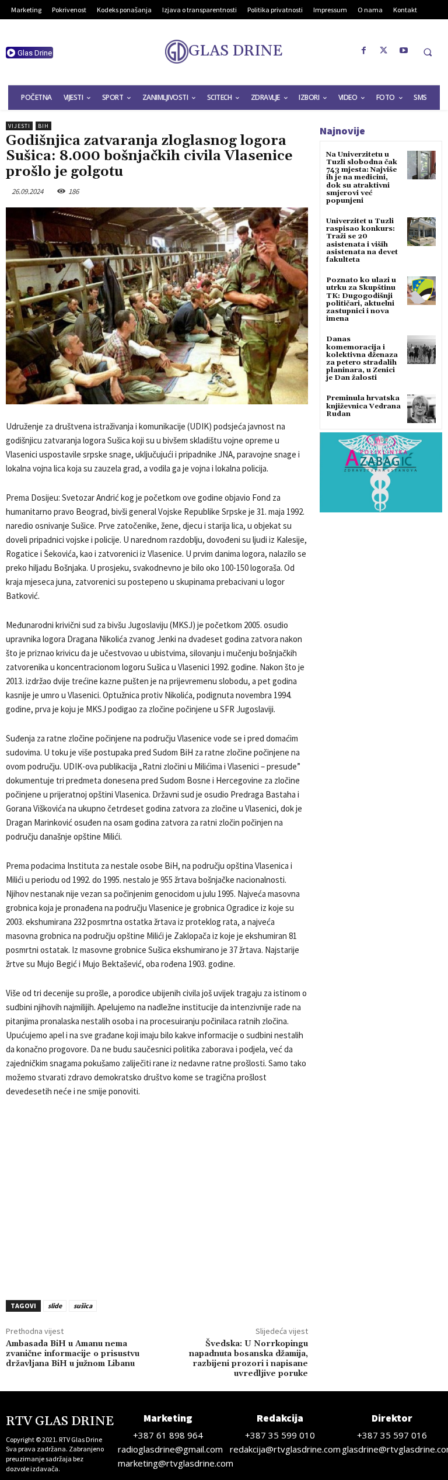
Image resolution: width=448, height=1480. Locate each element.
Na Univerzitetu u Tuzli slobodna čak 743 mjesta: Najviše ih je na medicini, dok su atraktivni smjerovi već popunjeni (361, 177)
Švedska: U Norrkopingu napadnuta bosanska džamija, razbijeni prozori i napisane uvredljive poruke (248, 1358)
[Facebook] (364, 51)
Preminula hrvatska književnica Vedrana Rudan (363, 406)
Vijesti (19, 126)
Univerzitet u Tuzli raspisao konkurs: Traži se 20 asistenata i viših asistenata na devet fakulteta (362, 240)
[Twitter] (384, 51)
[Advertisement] (157, 1195)
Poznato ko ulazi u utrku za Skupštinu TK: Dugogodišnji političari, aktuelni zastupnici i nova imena (361, 299)
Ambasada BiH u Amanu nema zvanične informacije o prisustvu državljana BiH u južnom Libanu (72, 1354)
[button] (427, 52)
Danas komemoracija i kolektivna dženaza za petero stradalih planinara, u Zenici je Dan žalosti (362, 358)
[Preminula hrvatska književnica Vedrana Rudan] (421, 408)
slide (55, 1305)
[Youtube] (404, 51)
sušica (83, 1305)
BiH (43, 126)
